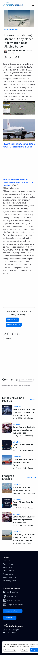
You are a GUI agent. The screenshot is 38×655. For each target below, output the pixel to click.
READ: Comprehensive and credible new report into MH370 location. (18, 182)
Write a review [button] (12, 325)
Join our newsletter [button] (11, 611)
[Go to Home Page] (13, 5)
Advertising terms (9, 581)
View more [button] (32, 399)
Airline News (17, 407)
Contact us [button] (11, 319)
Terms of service (9, 577)
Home (6, 29)
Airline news (13, 29)
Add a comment (26, 380)
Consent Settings (10, 650)
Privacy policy (8, 574)
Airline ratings (8, 564)
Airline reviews (8, 571)
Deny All (24, 650)
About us (6, 561)
